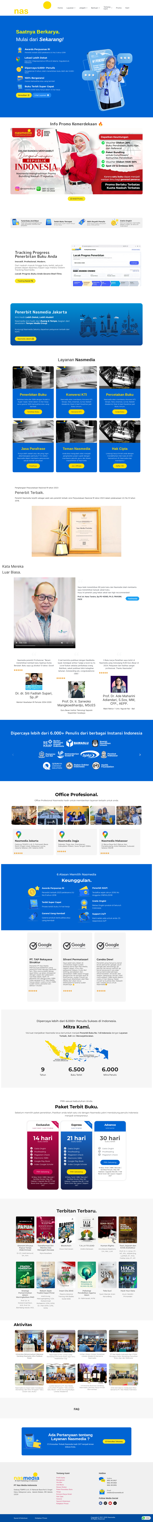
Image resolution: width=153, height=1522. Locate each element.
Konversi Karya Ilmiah (64, 1494)
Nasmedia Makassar (114, 840)
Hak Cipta (59, 1496)
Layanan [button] (70, 8)
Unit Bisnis (60, 1485)
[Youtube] (110, 1503)
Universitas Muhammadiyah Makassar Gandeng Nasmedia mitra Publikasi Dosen (29, 1356)
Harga (58, 1492)
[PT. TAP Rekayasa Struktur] (40, 946)
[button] (13, 754)
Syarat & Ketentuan (63, 1501)
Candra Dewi (105, 959)
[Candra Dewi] (108, 946)
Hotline (109, 1478)
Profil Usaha (60, 1478)
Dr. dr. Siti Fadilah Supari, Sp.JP (33, 695)
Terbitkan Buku (33, 412)
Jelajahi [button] (82, 8)
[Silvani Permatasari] (74, 946)
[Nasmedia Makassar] (105, 835)
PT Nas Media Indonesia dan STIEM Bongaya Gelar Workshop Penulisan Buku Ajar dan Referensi (123, 1356)
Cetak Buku (119, 412)
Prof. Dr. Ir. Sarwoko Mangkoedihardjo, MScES (76, 703)
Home (60, 8)
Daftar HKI (120, 466)
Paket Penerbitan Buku (64, 1489)
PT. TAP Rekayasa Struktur (40, 961)
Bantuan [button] (94, 8)
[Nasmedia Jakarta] (18, 835)
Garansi (59, 1499)
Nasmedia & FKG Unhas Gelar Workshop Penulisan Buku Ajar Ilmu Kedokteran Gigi (61, 1357)
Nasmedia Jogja (68, 840)
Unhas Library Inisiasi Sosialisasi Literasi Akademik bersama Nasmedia (92, 1356)
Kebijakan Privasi (62, 1503)
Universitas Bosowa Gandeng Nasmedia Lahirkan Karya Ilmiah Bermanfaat (92, 1387)
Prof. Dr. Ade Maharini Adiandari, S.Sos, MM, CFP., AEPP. (119, 699)
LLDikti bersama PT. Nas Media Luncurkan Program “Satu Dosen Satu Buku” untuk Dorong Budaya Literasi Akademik (60, 1388)
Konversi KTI (76, 412)
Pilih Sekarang (43, 1172)
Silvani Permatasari (75, 959)
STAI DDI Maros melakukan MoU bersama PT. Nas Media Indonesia (124, 1389)
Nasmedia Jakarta (26, 840)
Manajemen (60, 1480)
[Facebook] (100, 1503)
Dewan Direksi (61, 1487)
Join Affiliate (76, 466)
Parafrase (33, 466)
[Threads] (115, 1503)
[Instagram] (105, 1503)
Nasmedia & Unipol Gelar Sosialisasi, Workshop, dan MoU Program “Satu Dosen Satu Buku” (29, 1390)
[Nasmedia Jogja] (62, 835)
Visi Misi (59, 1482)
